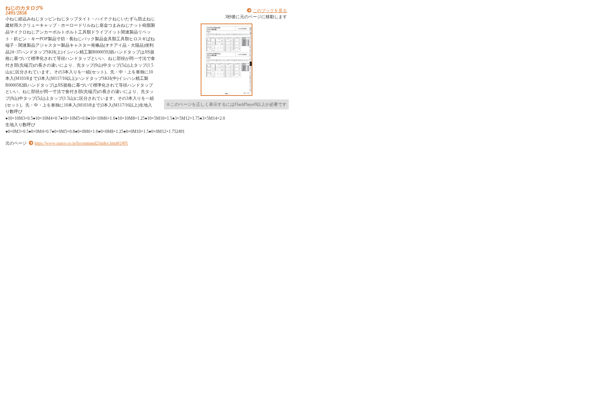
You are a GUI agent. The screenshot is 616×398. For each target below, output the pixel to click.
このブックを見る (270, 10)
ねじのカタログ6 (24, 8)
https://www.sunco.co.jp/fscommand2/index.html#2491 (81, 143)
